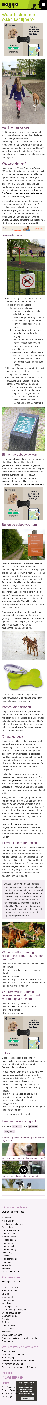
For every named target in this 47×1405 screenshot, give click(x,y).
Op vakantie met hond (12, 1335)
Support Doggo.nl (10, 1390)
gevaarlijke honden (32, 190)
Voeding (6, 1268)
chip (34, 698)
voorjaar (9, 598)
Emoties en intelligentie (13, 1224)
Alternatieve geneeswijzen (14, 1310)
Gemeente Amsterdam (33, 484)
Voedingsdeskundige (12, 1313)
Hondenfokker (8, 1325)
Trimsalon (6, 1332)
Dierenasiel (7, 1297)
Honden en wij (8, 1233)
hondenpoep (35, 595)
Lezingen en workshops (13, 1212)
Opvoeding (7, 1252)
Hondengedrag (9, 1237)
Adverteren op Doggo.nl (13, 1364)
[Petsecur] (23, 229)
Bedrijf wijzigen (9, 1357)
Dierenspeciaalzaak (11, 1306)
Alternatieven (8, 1221)
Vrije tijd (5, 1294)
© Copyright (7, 1397)
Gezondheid (7, 1227)
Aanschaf (6, 1218)
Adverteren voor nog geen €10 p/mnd (19, 1367)
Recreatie (6, 1262)
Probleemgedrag (9, 1259)
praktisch (33, 1127)
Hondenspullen (9, 1246)
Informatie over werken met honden (18, 1361)
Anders (5, 1322)
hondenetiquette (14, 824)
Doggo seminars (9, 1351)
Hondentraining (9, 1249)
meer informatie (28, 1394)
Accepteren (27, 1398)
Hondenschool (9, 1300)
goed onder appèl (20, 780)
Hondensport (8, 1243)
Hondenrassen (9, 1240)
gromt (22, 863)
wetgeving (9, 1131)
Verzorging (7, 1265)
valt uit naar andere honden (24, 1007)
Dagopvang (7, 1341)
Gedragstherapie (9, 1316)
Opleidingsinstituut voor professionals (19, 1338)
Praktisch (17, 1127)
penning (26, 701)
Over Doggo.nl (8, 1387)
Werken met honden (11, 1271)
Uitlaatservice (8, 1328)
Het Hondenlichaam (11, 1230)
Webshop (6, 1303)
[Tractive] (23, 39)
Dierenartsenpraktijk (11, 1287)
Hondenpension (9, 1291)
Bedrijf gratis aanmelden (13, 1354)
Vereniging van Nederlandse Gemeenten (24, 193)
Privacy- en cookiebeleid (13, 1393)
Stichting (6, 1319)
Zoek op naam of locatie (13, 1281)
